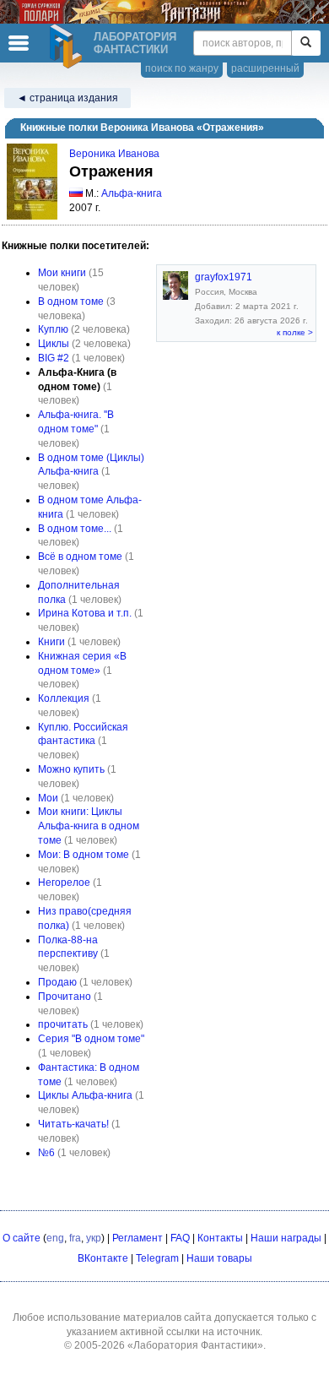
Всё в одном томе (80, 556)
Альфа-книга (131, 193)
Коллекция (63, 698)
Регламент (137, 1238)
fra (75, 1238)
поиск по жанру (181, 68)
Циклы (53, 344)
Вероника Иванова (114, 154)
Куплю (53, 329)
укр (93, 1238)
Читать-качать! (73, 1124)
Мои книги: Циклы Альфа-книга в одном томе (88, 826)
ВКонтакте (103, 1258)
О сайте (21, 1238)
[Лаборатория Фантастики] (68, 46)
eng (55, 1238)
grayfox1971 (223, 277)
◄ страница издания (67, 98)
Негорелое (64, 882)
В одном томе (71, 301)
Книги (51, 642)
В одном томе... (74, 529)
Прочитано (64, 996)
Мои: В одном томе (83, 855)
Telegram (157, 1258)
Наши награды (286, 1238)
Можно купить (71, 769)
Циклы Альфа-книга (85, 1095)
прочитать (63, 1024)
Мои (48, 798)
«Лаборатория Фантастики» (195, 1345)
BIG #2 (53, 358)
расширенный (265, 68)
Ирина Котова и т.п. (85, 613)
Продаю (57, 982)
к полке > (295, 332)
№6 (46, 1153)
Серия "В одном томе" (91, 1039)
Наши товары (219, 1258)
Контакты (220, 1238)
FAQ (180, 1238)
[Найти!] (306, 43)
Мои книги (62, 273)
